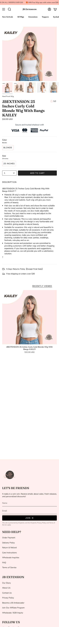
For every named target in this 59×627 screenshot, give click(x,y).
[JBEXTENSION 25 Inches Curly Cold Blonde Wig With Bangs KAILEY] (29, 317)
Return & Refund (9, 547)
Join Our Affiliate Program (13, 607)
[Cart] (55, 9)
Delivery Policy (8, 542)
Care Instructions (9, 552)
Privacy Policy (41, 523)
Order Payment (8, 537)
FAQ (4, 562)
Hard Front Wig (8, 96)
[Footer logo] (9, 475)
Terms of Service (9, 567)
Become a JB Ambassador (13, 603)
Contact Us (7, 593)
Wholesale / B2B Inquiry (12, 612)
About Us (6, 588)
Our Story (6, 583)
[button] (9, 9)
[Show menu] (3, 9)
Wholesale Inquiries (10, 557)
